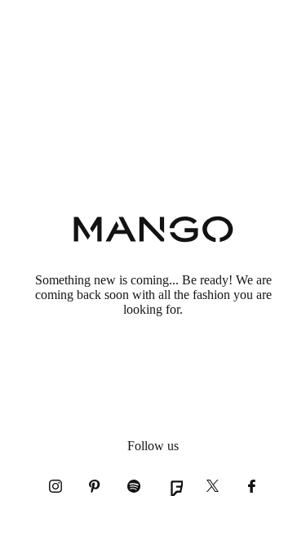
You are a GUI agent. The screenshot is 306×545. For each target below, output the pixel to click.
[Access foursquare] (173, 486)
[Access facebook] (251, 486)
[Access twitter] (212, 486)
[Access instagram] (55, 486)
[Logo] (153, 231)
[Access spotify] (133, 486)
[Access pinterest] (94, 486)
